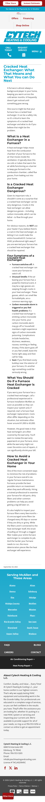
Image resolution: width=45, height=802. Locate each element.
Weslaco (32, 633)
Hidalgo (32, 597)
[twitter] (10, 767)
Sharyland (12, 627)
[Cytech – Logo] (22, 32)
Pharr (32, 615)
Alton (32, 585)
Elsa (12, 597)
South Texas (32, 627)
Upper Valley (12, 633)
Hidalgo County (12, 603)
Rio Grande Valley (12, 621)
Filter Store (10, 3)
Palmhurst (12, 615)
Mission (32, 609)
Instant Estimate (32, 3)
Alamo (12, 585)
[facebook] (5, 767)
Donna (12, 591)
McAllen (32, 603)
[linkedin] (15, 767)
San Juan (33, 621)
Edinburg (32, 591)
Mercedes (12, 609)
